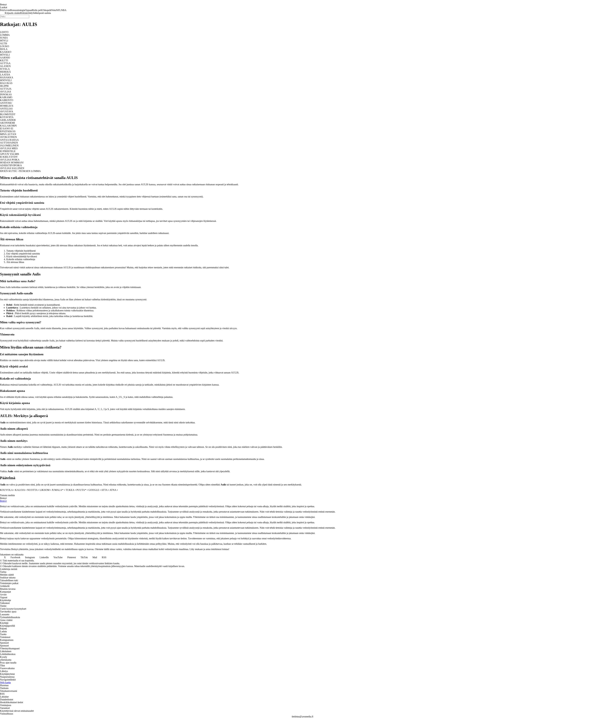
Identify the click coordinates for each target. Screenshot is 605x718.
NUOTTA (32, 490)
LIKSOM (44, 490)
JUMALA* (57, 490)
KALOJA (20, 490)
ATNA (112, 490)
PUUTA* (81, 490)
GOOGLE (93, 490)
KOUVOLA (6, 490)
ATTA (104, 490)
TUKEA (70, 490)
